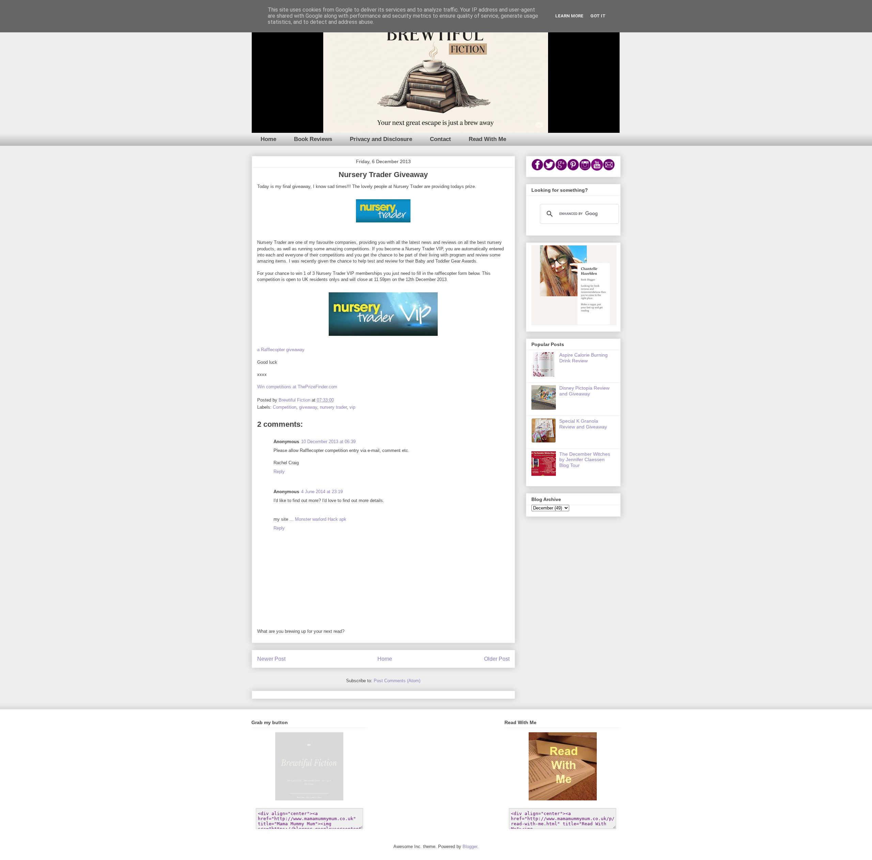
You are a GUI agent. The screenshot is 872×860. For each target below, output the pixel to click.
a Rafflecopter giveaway (281, 349)
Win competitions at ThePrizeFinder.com (297, 386)
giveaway (308, 407)
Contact (440, 139)
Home (268, 139)
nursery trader (333, 407)
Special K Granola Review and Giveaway (583, 423)
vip (352, 407)
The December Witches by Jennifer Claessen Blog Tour (584, 459)
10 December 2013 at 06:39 (328, 441)
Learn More (569, 15)
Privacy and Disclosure (381, 139)
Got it (598, 15)
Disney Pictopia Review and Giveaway (584, 390)
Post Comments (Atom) (397, 680)
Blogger (470, 846)
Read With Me (487, 139)
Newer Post (271, 659)
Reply (279, 471)
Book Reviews (313, 139)
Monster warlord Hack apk (320, 519)
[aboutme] (574, 323)
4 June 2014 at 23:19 (322, 491)
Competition (284, 407)
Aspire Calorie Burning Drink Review (583, 357)
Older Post (497, 659)
